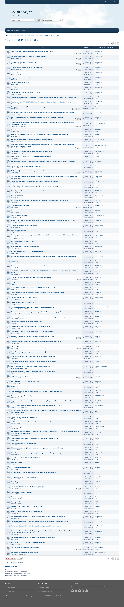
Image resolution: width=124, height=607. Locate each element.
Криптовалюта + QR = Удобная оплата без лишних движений (32, 51)
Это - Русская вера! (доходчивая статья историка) (28, 352)
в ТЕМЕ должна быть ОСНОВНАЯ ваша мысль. (27, 251)
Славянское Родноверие (19, 497)
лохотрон (13, 114)
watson (13, 338)
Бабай (96, 336)
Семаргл (13, 119)
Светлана (13, 258)
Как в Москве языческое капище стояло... (25, 130)
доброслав (14, 274)
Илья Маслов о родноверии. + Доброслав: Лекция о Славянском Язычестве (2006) (39, 200)
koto (12, 445)
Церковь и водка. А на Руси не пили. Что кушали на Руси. (31, 326)
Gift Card (14, 87)
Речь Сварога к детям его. (20, 482)
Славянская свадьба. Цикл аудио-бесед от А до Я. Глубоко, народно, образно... (38, 312)
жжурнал (97, 129)
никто (12, 207)
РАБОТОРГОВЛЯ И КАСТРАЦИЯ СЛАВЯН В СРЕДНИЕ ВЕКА (31, 156)
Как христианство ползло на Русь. (23, 241)
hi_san (96, 477)
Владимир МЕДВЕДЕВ (17, 368)
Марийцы (14, 261)
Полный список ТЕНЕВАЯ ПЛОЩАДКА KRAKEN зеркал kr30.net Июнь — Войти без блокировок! (43, 97)
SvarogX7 (13, 402)
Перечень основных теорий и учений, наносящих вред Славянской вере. (36, 341)
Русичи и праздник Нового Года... (22, 396)
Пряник (97, 210)
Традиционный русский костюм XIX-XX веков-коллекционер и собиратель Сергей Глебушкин (43, 161)
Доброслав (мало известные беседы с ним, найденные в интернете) (34, 171)
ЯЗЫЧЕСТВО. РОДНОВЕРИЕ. (21, 40)
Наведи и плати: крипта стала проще (23, 62)
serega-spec (98, 195)
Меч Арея (14, 386)
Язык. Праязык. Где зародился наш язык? (25, 381)
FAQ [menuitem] (23, 30)
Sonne (96, 302)
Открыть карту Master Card (20, 82)
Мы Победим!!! (16, 283)
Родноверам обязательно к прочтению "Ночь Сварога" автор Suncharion (36, 391)
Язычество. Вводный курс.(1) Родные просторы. (28, 486)
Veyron (97, 200)
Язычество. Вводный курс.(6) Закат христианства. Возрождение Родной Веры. (38, 516)
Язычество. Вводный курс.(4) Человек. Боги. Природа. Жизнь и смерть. (36, 526)
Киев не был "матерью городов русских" (25, 547)
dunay (12, 494)
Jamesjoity (14, 53)
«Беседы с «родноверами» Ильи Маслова (25, 457)
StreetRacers (14, 172)
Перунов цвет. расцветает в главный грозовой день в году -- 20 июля (35, 438)
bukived (13, 168)
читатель (13, 423)
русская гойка (98, 215)
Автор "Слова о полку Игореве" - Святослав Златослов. (30, 366)
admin (12, 183)
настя (12, 348)
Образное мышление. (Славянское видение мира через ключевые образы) (37, 448)
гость (96, 156)
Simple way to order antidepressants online (25, 92)
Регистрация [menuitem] (108, 2)
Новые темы (10, 591)
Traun (96, 346)
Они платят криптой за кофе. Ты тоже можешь (27, 67)
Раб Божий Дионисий (17, 148)
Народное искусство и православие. (23, 443)
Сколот (97, 376)
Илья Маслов (14, 202)
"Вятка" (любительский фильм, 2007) (24, 297)
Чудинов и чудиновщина (19, 376)
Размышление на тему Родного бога (23, 302)
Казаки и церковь (17, 195)
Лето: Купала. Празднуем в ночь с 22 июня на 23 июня (29, 191)
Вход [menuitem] (115, 2)
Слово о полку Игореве (19, 427)
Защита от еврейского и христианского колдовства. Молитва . (32, 336)
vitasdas (13, 450)
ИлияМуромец (99, 395)
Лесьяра (13, 304)
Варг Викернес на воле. (19, 215)
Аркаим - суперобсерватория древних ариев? (27, 506)
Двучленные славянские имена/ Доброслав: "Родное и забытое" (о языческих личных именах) (44, 256)
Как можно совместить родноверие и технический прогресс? (32, 139)
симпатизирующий (16, 549)
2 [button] (115, 44)
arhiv (12, 397)
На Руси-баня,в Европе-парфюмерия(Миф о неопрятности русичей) (34, 186)
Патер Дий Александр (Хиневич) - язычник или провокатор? (32, 107)
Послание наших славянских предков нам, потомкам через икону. (33, 361)
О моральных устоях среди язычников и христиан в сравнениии (33, 472)
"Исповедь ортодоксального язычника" (25, 552)
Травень (97, 117)
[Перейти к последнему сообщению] (101, 51)
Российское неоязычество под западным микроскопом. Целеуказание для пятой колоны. (42, 453)
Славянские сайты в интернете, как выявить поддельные (31, 277)
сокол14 (13, 163)
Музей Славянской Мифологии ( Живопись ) (26, 511)
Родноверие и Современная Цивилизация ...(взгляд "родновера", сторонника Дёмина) (41, 401)
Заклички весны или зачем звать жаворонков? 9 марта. (30, 266)
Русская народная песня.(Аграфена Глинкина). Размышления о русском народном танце (41, 317)
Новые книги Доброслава (20, 205)
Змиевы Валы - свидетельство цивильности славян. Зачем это (33, 356)
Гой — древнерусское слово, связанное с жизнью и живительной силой (36, 405)
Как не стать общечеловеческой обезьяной (26, 166)
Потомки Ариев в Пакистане (20, 467)
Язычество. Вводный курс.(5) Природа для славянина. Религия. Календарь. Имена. (39, 521)
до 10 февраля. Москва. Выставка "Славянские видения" (31, 422)
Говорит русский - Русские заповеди (23, 477)
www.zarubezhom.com (17, 126)
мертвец (97, 241)
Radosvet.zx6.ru (16, 462)
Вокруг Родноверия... (18, 230)
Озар (96, 438)
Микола (13, 284)
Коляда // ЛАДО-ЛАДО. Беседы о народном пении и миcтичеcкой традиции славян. (39, 134)
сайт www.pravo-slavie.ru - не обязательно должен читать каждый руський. (37, 117)
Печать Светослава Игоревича (21, 492)
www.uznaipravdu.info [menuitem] (13, 30)
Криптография (16, 211)
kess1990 (97, 331)
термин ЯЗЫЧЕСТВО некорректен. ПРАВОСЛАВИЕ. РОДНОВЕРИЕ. (33, 287)
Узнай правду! (21, 11)
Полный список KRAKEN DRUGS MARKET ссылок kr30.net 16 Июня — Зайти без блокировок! (43, 102)
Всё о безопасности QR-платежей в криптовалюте (28, 56)
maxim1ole (14, 141)
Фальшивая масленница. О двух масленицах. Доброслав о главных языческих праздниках (42, 112)
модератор (98, 171)
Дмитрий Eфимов (99, 145)
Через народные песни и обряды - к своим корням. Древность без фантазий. (37, 292)
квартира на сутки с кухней (20, 78)
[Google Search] (61, 20)
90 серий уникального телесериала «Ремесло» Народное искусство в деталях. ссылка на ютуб (44, 176)
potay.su (13, 232)
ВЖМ (12, 464)
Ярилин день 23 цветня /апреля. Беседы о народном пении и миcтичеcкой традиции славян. (43, 220)
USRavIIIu (97, 107)
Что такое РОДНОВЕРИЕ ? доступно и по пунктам (28, 542)
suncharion (14, 488)
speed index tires (16, 73)
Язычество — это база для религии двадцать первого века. (31, 151)
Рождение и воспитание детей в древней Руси (27, 321)
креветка (13, 358)
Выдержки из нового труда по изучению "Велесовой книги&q (32, 331)
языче (12, 212)
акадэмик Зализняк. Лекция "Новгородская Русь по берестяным (33, 371)
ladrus (96, 287)
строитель (14, 178)
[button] (118, 43)
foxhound (97, 391)
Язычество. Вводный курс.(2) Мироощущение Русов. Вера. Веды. (33, 537)
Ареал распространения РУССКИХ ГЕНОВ (25, 417)
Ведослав (13, 498)
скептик (13, 108)
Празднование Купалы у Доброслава (24, 225)
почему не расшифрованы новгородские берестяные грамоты (32, 307)
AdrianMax (14, 99)
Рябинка (97, 112)
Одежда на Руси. (16, 502)
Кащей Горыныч (99, 123)
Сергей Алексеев (99, 426)
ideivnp (97, 467)
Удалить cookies (44, 587)
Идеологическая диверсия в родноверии (25, 246)
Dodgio (97, 487)
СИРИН (13, 333)
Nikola (12, 414)
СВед (96, 351)
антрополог (98, 417)
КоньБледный (98, 139)
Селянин (97, 381)
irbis (96, 230)
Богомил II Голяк (15, 238)
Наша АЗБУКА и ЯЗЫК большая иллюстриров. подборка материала (34, 181)
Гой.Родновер (98, 181)
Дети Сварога (15, 346)
